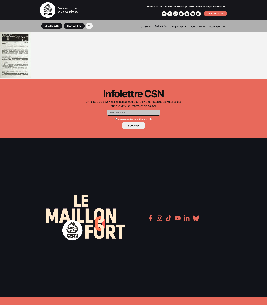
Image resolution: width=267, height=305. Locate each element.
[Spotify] (186, 13)
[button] (89, 26)
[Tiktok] (175, 13)
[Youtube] (181, 13)
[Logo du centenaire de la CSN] (47, 10)
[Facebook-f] (164, 13)
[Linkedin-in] (198, 13)
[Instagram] (169, 13)
